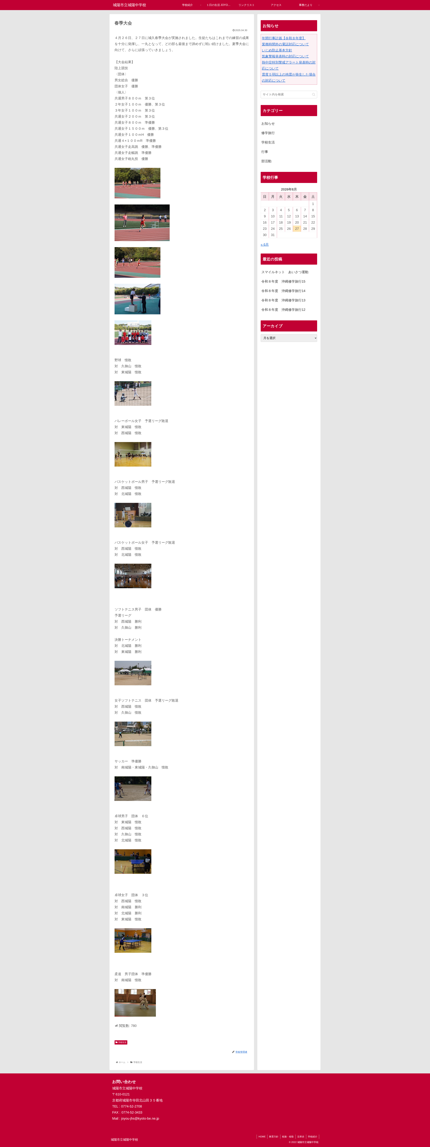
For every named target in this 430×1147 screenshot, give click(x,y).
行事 (264, 152)
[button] (314, 94)
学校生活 (122, 1042)
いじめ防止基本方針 (277, 50)
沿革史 (300, 1136)
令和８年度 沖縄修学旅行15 (283, 281)
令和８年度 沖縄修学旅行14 (283, 291)
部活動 (266, 161)
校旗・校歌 (288, 1136)
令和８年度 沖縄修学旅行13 (283, 300)
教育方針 (273, 1136)
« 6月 (265, 244)
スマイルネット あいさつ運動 (284, 272)
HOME (262, 1136)
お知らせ (268, 123)
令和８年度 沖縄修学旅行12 (283, 310)
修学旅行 (268, 133)
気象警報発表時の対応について (285, 56)
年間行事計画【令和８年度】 (284, 38)
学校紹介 (312, 1136)
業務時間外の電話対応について (285, 44)
